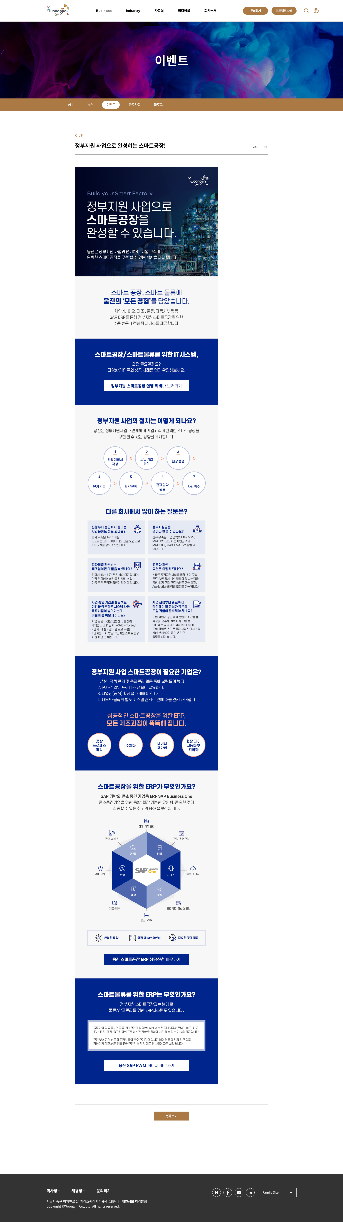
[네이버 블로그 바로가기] (216, 1192)
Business (104, 11)
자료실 (159, 11)
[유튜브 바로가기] (239, 1192)
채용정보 (78, 1190)
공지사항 (134, 105)
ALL (71, 105)
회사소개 (210, 11)
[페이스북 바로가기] (227, 1192)
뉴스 (90, 105)
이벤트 (110, 105)
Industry (133, 11)
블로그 (158, 105)
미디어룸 (184, 11)
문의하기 (103, 1190)
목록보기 (171, 1116)
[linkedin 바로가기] (250, 1192)
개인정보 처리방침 (134, 1201)
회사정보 (53, 1190)
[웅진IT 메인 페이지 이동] (58, 11)
